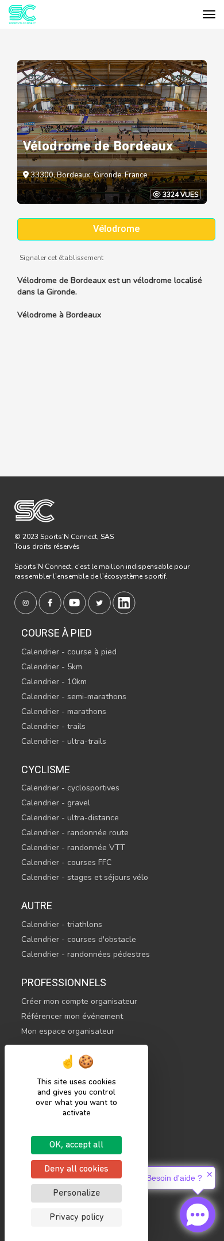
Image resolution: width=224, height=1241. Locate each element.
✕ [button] (209, 1174)
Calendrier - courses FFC (66, 862)
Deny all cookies (76, 1169)
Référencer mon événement (72, 1016)
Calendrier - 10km (54, 681)
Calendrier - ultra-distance (70, 817)
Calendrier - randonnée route (75, 832)
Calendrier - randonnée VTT (73, 847)
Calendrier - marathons (63, 711)
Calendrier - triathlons (61, 924)
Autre (36, 905)
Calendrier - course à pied (69, 651)
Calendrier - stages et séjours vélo (84, 877)
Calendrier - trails (53, 726)
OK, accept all (76, 1145)
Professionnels (63, 982)
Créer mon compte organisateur (79, 1001)
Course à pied (56, 633)
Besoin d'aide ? (174, 1177)
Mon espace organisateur (67, 1031)
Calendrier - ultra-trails (63, 741)
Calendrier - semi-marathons (73, 696)
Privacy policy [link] (76, 1217)
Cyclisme (45, 769)
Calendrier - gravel (55, 802)
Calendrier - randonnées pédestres (85, 954)
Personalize (76, 1193)
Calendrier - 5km (51, 666)
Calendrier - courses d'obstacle (78, 939)
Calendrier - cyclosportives (70, 787)
